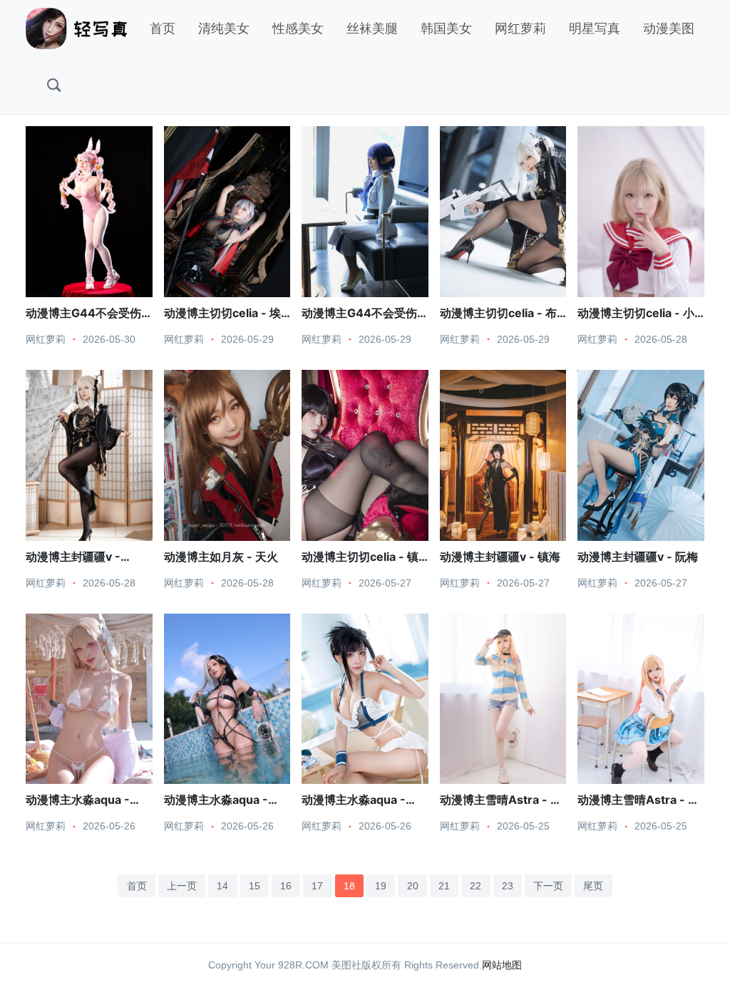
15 (254, 886)
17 (317, 886)
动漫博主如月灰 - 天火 (221, 556)
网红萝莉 (520, 28)
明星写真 (594, 28)
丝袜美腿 (372, 28)
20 (412, 886)
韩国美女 (446, 28)
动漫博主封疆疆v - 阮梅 (637, 556)
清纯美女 (224, 28)
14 (222, 886)
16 (286, 886)
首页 (162, 28)
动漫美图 (668, 28)
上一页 (182, 886)
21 (444, 886)
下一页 (548, 886)
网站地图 (502, 965)
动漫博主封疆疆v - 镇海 (500, 556)
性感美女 (298, 28)
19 (380, 886)
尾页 (593, 886)
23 (507, 886)
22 (475, 886)
